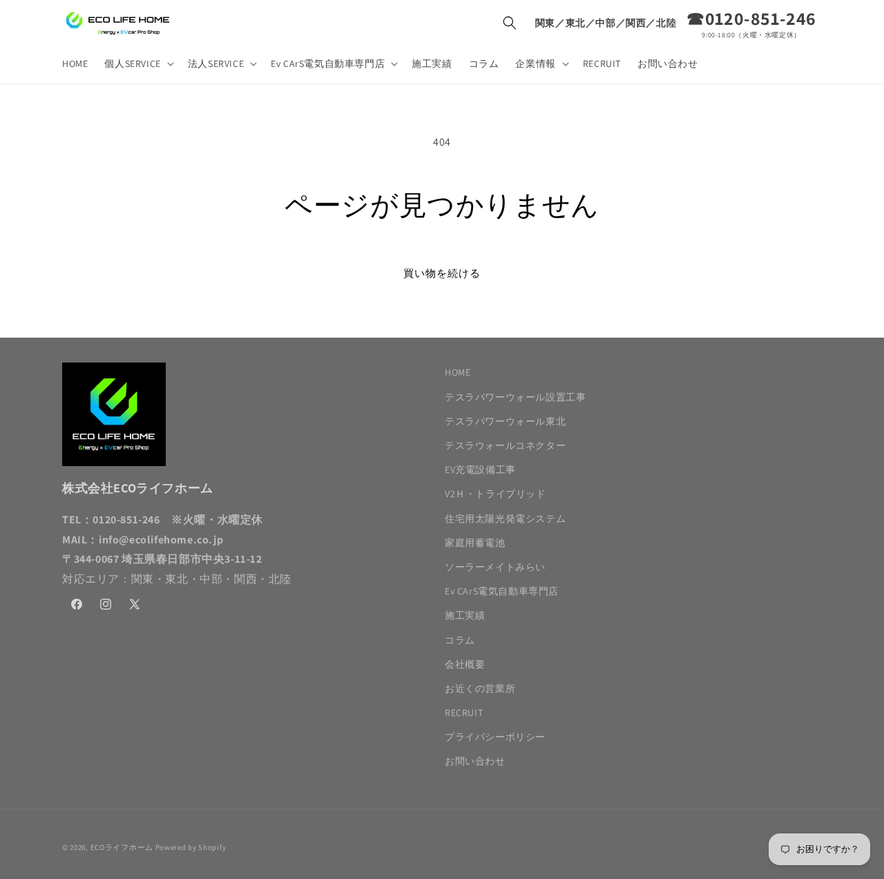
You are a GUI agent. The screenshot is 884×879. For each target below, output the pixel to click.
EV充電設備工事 (480, 469)
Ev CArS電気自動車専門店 (502, 591)
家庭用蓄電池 (475, 543)
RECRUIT (464, 712)
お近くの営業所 (480, 688)
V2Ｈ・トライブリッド (495, 493)
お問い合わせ (475, 761)
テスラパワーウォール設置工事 (515, 397)
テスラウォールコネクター (505, 445)
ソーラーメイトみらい (495, 567)
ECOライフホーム (121, 847)
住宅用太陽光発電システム (505, 518)
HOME (457, 372)
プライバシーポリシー (495, 737)
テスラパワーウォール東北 (505, 421)
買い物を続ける (442, 273)
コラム (460, 640)
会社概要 (465, 664)
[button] (137, 63)
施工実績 (465, 615)
